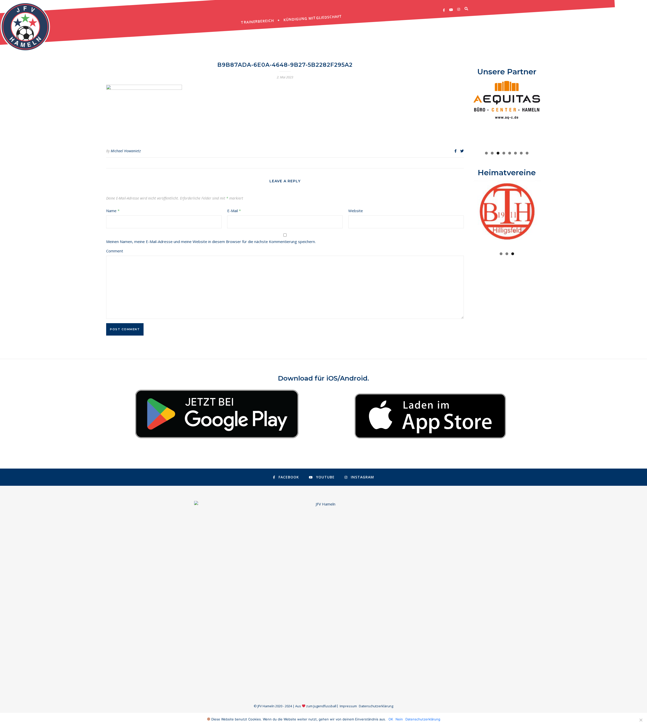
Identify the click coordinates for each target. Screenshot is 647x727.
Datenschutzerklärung (376, 706)
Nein (399, 719)
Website (355, 210)
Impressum (348, 706)
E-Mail (234, 210)
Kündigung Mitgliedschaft (312, 18)
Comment (114, 250)
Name (113, 210)
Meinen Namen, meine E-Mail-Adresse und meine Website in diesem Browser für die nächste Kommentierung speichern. (211, 241)
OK (390, 719)
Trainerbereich (257, 21)
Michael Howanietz (126, 150)
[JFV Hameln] (25, 26)
